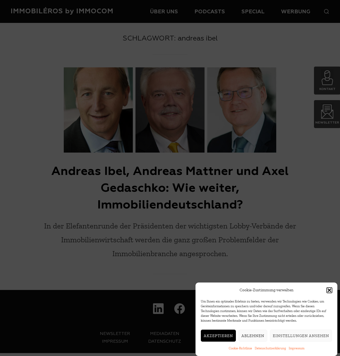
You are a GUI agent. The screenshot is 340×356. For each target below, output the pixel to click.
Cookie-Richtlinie (240, 348)
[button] (329, 290)
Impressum (296, 348)
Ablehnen (252, 335)
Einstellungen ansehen (301, 335)
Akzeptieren (218, 335)
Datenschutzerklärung (270, 348)
